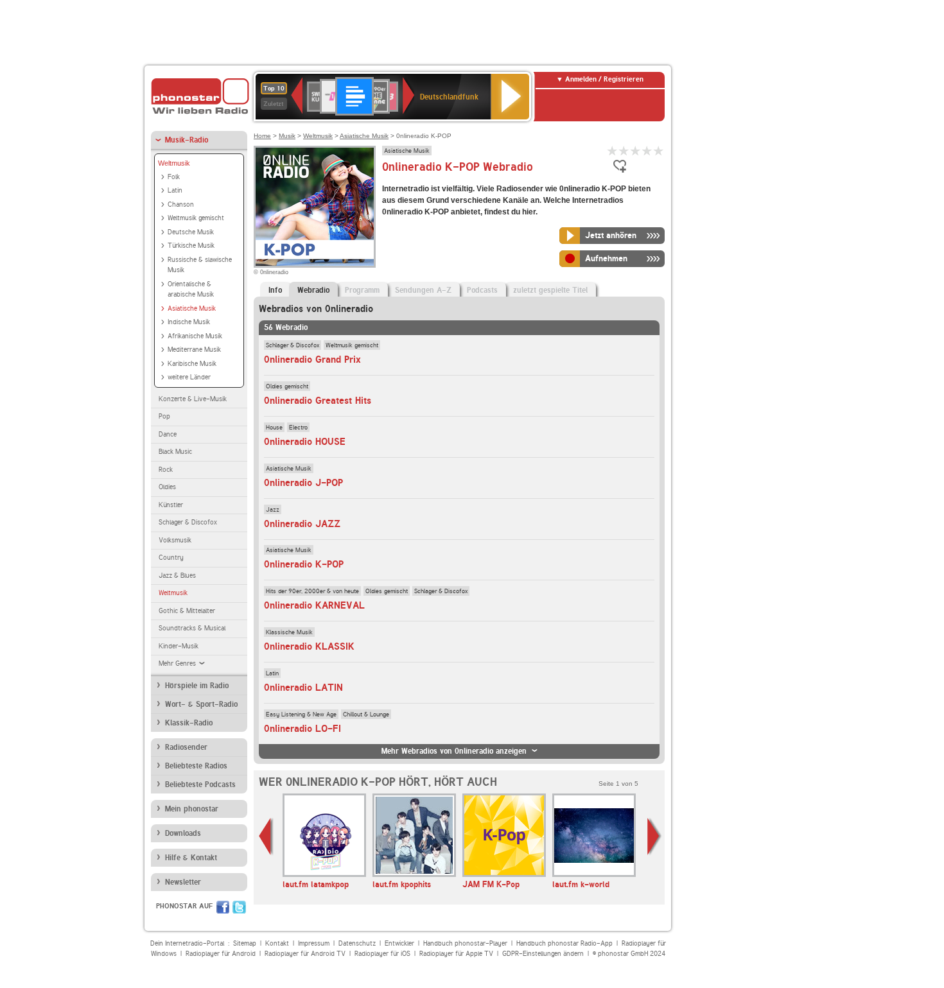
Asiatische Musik (192, 308)
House (274, 427)
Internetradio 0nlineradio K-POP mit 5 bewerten (659, 150)
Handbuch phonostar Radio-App (564, 943)
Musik (287, 135)
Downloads (183, 833)
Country (171, 557)
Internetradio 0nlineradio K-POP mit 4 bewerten (647, 150)
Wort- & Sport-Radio (201, 704)
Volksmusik (175, 540)
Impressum (313, 943)
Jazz (272, 509)
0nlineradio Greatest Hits (317, 400)
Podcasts (482, 290)
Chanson (181, 204)
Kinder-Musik (178, 646)
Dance (168, 434)
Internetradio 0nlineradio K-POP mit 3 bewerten (636, 150)
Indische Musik (189, 322)
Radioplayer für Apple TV (456, 953)
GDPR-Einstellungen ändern (543, 953)
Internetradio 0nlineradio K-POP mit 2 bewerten (624, 150)
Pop (164, 416)
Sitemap (244, 943)
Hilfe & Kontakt (191, 857)
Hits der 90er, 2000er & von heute (312, 590)
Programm (362, 290)
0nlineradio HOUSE (304, 441)
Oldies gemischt (287, 386)
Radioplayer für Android (221, 953)
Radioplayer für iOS (382, 953)
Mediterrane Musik (194, 349)
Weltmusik (174, 163)
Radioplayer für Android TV (305, 953)
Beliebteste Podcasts (200, 784)
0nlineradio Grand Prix (312, 359)
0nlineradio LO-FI (302, 728)
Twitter (239, 907)
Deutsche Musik (191, 232)
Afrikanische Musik (195, 336)
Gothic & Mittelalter (187, 611)
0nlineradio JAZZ (302, 524)
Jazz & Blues (177, 575)
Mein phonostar (191, 808)
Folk (174, 177)
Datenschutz (357, 943)
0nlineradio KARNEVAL (314, 605)
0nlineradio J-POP (303, 483)
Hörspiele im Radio (197, 685)
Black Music (175, 451)
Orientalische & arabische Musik (191, 289)
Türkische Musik (191, 245)
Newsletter (183, 882)
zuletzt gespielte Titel (550, 290)
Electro (298, 427)
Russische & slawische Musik (200, 265)
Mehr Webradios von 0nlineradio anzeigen (454, 751)
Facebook (222, 907)
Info (275, 290)
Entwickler (399, 943)
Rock (166, 469)
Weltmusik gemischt (196, 218)
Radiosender (186, 747)
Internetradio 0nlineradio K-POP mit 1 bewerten (612, 150)
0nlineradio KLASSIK (309, 646)
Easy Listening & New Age (301, 714)
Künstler (171, 505)
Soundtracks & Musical (192, 628)
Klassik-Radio (189, 722)
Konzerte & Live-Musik (193, 399)
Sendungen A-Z (423, 290)
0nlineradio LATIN (303, 687)
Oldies (167, 487)
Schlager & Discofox (188, 522)
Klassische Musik (289, 632)
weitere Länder (189, 377)
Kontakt (277, 943)
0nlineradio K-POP (304, 564)
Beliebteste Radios (196, 765)
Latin (175, 190)
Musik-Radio (186, 139)
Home (262, 135)
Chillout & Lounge (366, 714)
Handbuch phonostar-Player (465, 943)
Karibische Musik (192, 364)
